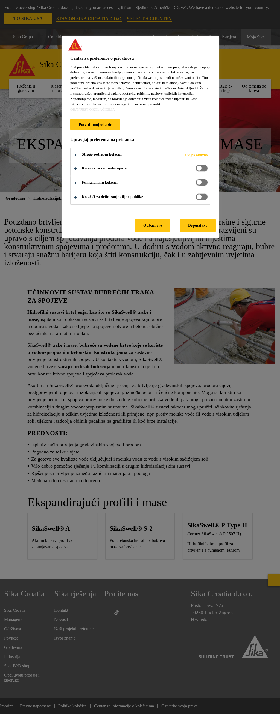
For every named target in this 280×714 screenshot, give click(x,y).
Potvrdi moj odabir (95, 124)
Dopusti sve (198, 225)
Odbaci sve (152, 225)
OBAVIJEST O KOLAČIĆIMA (92, 109)
